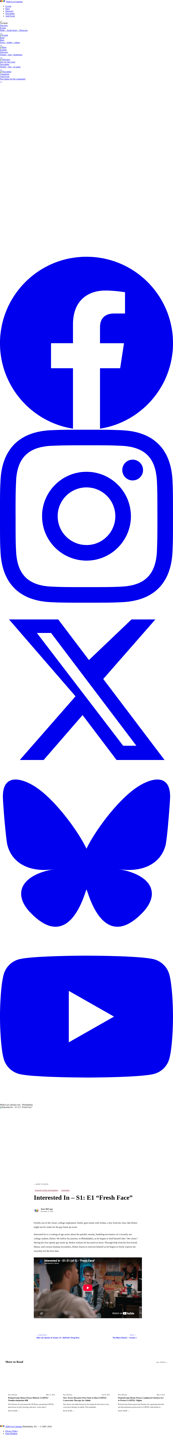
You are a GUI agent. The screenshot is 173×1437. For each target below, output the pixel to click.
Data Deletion (11, 1433)
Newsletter (10, 13)
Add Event (10, 16)
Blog (7, 9)
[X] (86, 775)
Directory (9, 11)
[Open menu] (1, 21)
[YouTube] (86, 1102)
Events (8, 6)
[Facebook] (86, 428)
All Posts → (162, 1362)
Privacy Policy (11, 1431)
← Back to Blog (41, 1184)
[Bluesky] (86, 929)
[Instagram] (86, 602)
